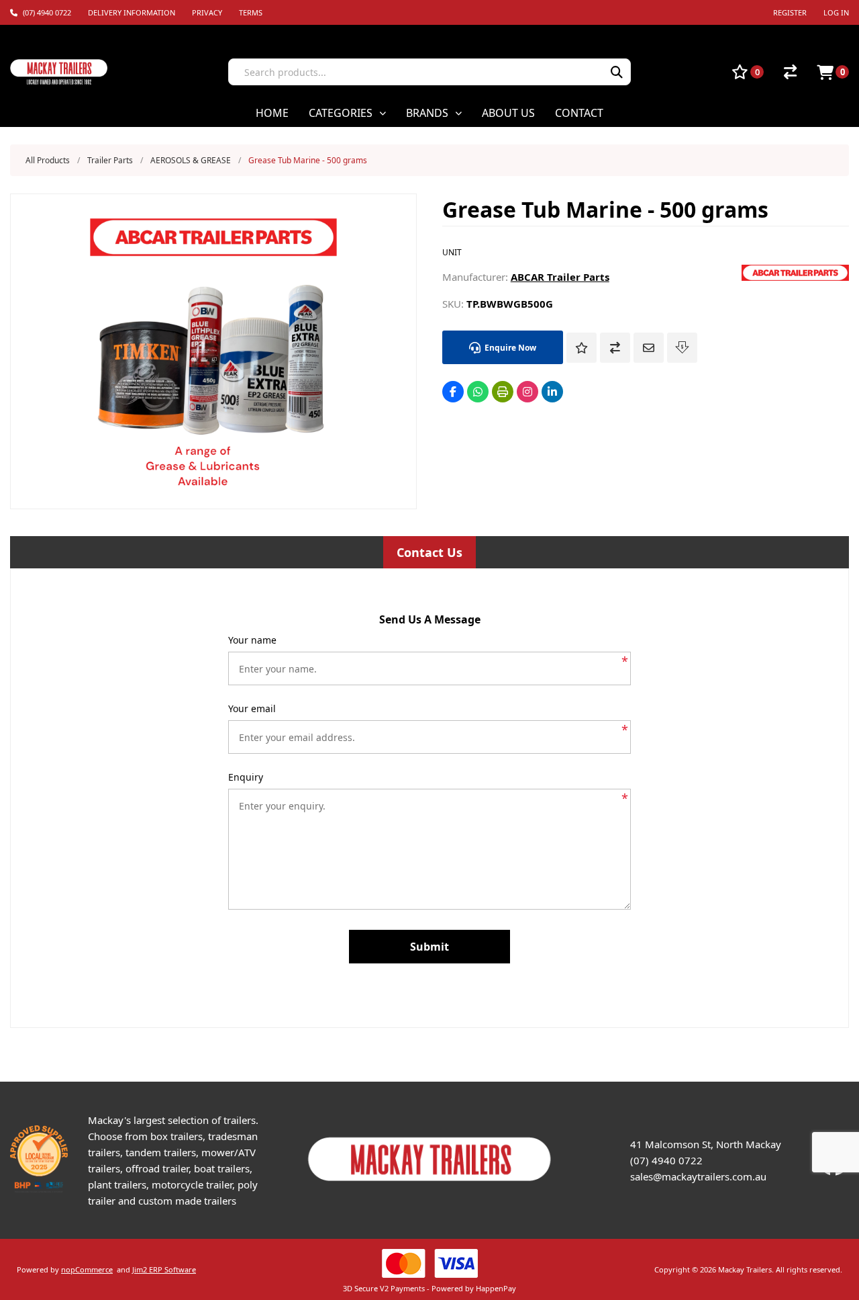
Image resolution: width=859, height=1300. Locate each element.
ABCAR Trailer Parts (560, 277)
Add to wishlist (581, 348)
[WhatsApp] (478, 391)
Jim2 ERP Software (164, 1269)
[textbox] (410, 72)
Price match (682, 348)
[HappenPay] (429, 1263)
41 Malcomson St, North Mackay (705, 1144)
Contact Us (429, 552)
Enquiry (245, 777)
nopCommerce (87, 1269)
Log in (836, 12)
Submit (429, 946)
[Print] (502, 391)
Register (790, 12)
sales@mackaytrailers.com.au (698, 1176)
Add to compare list (615, 348)
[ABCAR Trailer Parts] (795, 277)
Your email (252, 708)
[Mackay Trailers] (430, 1183)
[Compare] (790, 71)
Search (616, 72)
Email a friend (649, 348)
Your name (252, 640)
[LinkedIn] (552, 391)
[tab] (429, 552)
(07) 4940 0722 (666, 1160)
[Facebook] (453, 391)
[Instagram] (527, 391)
